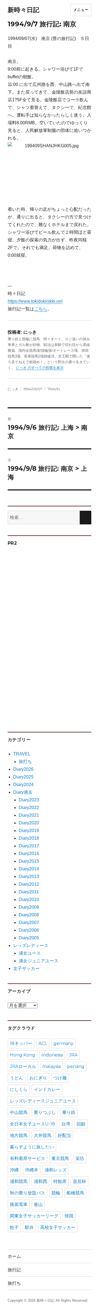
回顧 (80, 1124)
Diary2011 (29, 892)
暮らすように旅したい (32, 1147)
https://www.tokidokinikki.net (35, 301)
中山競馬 (19, 1112)
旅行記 (14, 1269)
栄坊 (79, 1158)
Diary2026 (23, 769)
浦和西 (40, 1181)
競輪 (55, 1193)
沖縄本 (31, 1170)
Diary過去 (22, 792)
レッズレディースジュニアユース (43, 1101)
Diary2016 (29, 853)
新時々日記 (23, 10)
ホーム (14, 1256)
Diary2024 (23, 784)
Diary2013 (29, 876)
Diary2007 (29, 922)
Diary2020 (29, 823)
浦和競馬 (19, 1181)
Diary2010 (29, 899)
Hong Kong (22, 1055)
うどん (16, 1078)
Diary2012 (29, 884)
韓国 (69, 1215)
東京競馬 (60, 1158)
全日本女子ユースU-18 (32, 1124)
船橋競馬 (75, 1193)
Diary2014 (29, 869)
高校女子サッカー (57, 1227)
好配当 (64, 1135)
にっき (13, 389)
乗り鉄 (68, 1112)
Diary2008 (29, 914)
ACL (42, 1043)
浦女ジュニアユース (38, 960)
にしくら (19, 1089)
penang (75, 1066)
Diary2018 (29, 838)
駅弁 (29, 1227)
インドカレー (47, 1089)
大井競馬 (42, 1135)
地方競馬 (19, 1135)
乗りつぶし (45, 1112)
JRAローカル (23, 1066)
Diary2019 (29, 830)
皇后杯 (79, 1181)
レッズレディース (30, 945)
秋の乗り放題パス (27, 1193)
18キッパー (21, 1043)
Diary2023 (29, 800)
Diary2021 (29, 815)
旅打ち (25, 761)
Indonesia (52, 1055)
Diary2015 (29, 861)
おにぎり (38, 1078)
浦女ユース (30, 953)
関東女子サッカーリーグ (34, 1215)
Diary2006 (29, 930)
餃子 (14, 1227)
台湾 (65, 1124)
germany (63, 1043)
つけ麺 (60, 1078)
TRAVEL (54, 389)
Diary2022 (29, 807)
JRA (73, 1055)
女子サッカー (26, 968)
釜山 (38, 1204)
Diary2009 (29, 907)
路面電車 (19, 1204)
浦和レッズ (56, 1170)
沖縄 (14, 1170)
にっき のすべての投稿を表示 (40, 368)
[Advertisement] (50, 636)
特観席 (60, 1181)
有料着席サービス (27, 1158)
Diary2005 (29, 937)
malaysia (51, 1066)
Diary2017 (29, 846)
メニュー (80, 10)
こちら (40, 309)
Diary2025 (23, 777)
